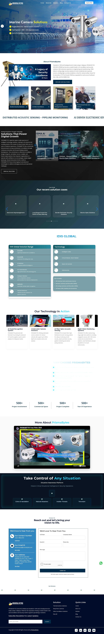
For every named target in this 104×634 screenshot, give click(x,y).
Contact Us (67, 3)
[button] (97, 209)
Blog (61, 3)
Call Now (17, 540)
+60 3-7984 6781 (19, 538)
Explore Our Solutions (63, 82)
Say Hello (17, 550)
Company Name (67, 534)
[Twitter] (85, 630)
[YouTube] (94, 630)
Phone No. (66, 542)
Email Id (42, 542)
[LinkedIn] (80, 630)
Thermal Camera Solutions (60, 606)
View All (55, 614)
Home (42, 3)
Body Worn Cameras (58, 608)
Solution (55, 3)
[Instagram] (89, 630)
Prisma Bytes (34, 630)
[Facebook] (76, 630)
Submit (62, 570)
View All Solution (9, 171)
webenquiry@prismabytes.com (23, 547)
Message (42, 549)
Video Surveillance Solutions (60, 611)
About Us (48, 3)
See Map (17, 566)
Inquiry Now (89, 2)
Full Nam (42, 534)
